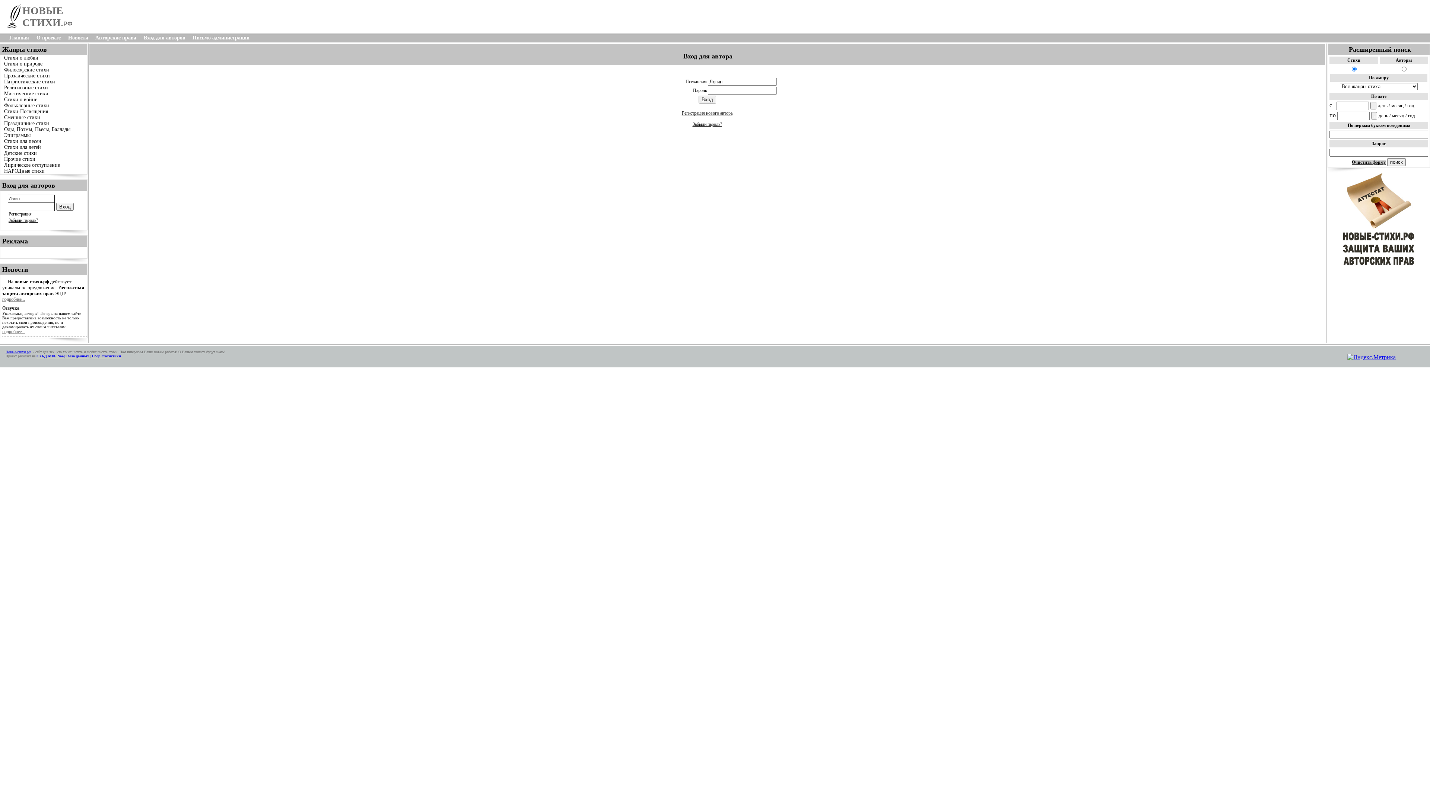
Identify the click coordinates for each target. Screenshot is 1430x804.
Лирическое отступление (32, 165)
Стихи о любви (21, 58)
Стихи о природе (23, 64)
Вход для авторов (164, 38)
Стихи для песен (22, 141)
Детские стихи (20, 153)
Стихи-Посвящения (26, 111)
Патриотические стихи (29, 81)
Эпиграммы (17, 135)
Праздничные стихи (26, 123)
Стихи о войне (20, 99)
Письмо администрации (221, 38)
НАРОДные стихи (24, 171)
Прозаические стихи (27, 76)
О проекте (48, 38)
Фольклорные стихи (26, 105)
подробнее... (13, 299)
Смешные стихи (22, 117)
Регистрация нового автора (707, 113)
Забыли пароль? (23, 220)
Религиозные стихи (26, 87)
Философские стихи (26, 70)
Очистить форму (1369, 162)
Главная (19, 38)
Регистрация (20, 214)
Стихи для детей (22, 147)
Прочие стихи (19, 159)
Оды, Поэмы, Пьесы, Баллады (37, 129)
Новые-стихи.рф (18, 352)
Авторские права (115, 38)
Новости (78, 38)
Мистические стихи (26, 93)
